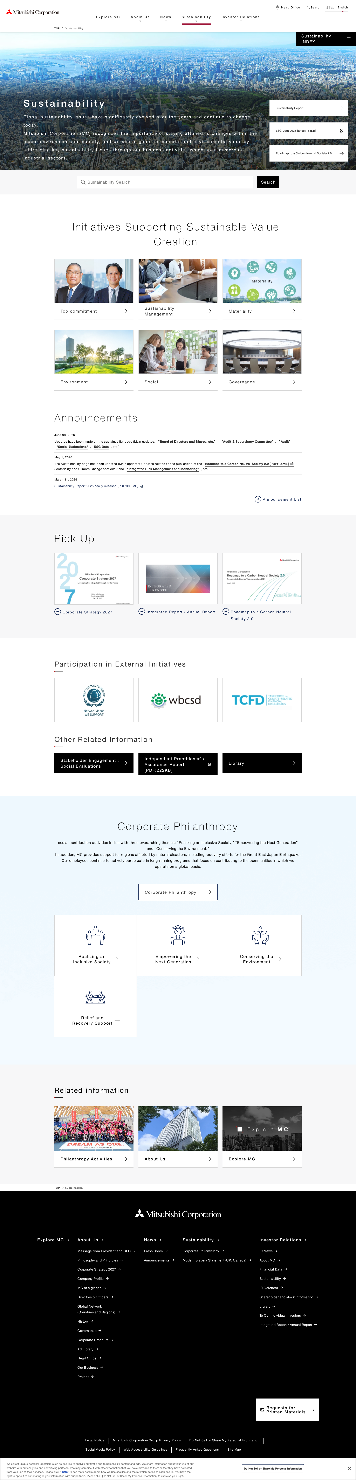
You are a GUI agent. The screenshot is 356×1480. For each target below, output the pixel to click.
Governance (87, 1331)
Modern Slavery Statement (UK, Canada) (214, 1260)
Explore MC (108, 17)
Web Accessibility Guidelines (145, 1449)
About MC (267, 1260)
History (83, 1321)
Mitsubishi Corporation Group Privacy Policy (147, 1440)
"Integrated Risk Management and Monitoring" (163, 469)
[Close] (349, 1468)
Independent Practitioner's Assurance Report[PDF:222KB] (174, 764)
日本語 (329, 7)
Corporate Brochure (93, 1340)
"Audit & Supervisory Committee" (247, 441)
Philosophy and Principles (97, 1260)
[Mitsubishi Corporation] (178, 1214)
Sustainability (196, 17)
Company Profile (90, 1278)
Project (83, 1377)
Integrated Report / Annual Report (286, 1325)
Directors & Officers (92, 1297)
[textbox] (313, 7)
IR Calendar (269, 1288)
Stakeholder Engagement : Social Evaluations (90, 763)
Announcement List (282, 499)
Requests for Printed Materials (286, 1409)
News (165, 17)
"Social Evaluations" (72, 447)
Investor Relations (240, 17)
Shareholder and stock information (287, 1297)
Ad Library (85, 1349)
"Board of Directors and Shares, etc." (186, 441)
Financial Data (271, 1269)
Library (236, 763)
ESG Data (101, 447)
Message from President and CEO (104, 1251)
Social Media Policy (100, 1449)
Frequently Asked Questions (197, 1449)
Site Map (234, 1449)
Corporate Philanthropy (171, 892)
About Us (140, 17)
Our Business (87, 1367)
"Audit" (284, 441)
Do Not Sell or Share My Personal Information (224, 1440)
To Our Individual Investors (280, 1315)
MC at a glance (89, 1288)
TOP (57, 28)
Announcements (157, 1260)
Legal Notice (94, 1440)
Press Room (153, 1251)
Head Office (86, 1358)
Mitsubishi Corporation (32, 12)
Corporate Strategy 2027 (96, 1269)
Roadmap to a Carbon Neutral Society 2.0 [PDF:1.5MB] (247, 464)
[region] (178, 1469)
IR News (266, 1251)
